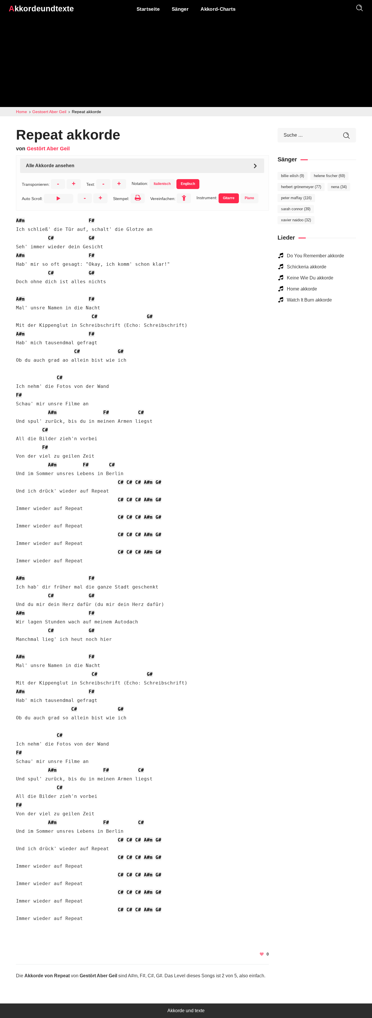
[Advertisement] (186, 63)
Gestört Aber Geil (48, 148)
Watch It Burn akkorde (309, 299)
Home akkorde (302, 288)
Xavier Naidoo (296, 220)
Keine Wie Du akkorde (310, 277)
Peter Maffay (296, 198)
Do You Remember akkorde (315, 255)
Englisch (188, 184)
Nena (339, 187)
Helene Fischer (329, 176)
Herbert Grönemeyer (301, 187)
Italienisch (162, 184)
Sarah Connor (295, 209)
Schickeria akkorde (306, 266)
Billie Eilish (292, 176)
